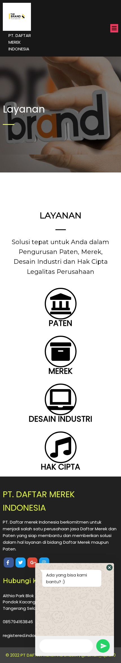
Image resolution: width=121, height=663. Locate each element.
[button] (109, 567)
